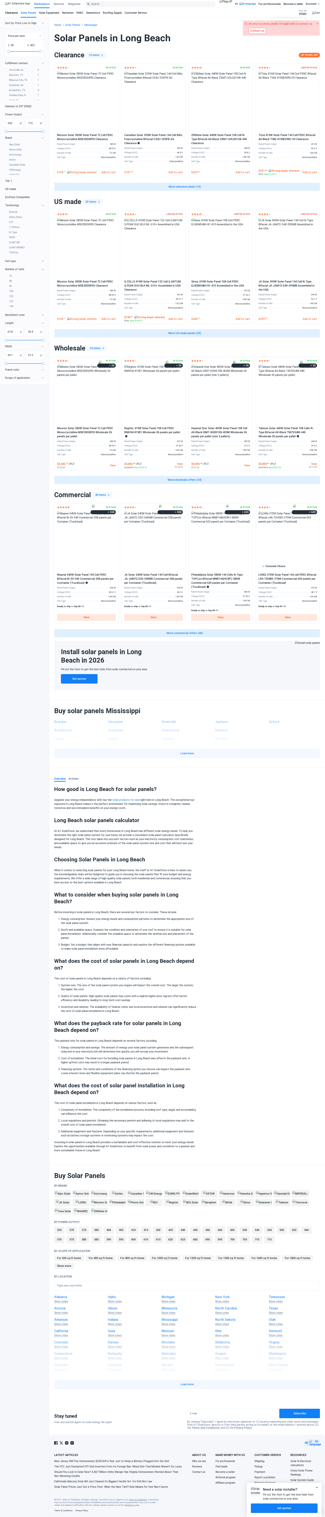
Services (59, 4)
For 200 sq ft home (69, 1258)
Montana (168, 1342)
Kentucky (115, 1354)
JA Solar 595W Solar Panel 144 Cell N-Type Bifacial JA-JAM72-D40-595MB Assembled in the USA (286, 285)
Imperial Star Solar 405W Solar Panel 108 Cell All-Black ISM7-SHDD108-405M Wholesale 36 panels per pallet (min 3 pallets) (219, 432)
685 (195, 1239)
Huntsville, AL (24, 70)
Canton (59, 739)
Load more (187, 753)
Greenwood (170, 730)
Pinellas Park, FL (24, 95)
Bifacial (13, 212)
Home (57, 25)
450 (207, 1230)
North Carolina (226, 1308)
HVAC (79, 12)
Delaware (61, 1365)
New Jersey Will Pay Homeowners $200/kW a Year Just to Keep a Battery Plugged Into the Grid (111, 1461)
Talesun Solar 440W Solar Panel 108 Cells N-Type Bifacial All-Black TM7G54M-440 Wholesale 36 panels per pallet (285, 432)
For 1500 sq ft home (231, 1258)
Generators (93, 12)
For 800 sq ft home (132, 1258)
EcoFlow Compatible (17, 197)
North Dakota (225, 1320)
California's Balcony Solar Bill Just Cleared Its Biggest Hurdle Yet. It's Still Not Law (103, 1481)
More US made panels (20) (184, 333)
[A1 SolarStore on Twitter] (61, 1443)
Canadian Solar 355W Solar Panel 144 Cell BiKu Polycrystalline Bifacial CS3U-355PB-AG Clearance (153, 139)
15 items (94, 55)
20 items (90, 201)
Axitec (12, 160)
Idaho (112, 1297)
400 (108, 1230)
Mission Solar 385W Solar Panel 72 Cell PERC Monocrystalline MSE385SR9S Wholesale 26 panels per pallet (85, 432)
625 (183, 1239)
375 (84, 1230)
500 (232, 1230)
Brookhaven (63, 730)
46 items (100, 494)
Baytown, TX (24, 75)
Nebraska (168, 1354)
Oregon (220, 1354)
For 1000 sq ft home (164, 1258)
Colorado (61, 1342)
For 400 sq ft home (101, 1258)
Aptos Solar (15, 149)
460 (220, 1230)
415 (146, 1230)
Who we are (199, 1461)
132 (11, 301)
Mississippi (90, 25)
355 (59, 1230)
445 (195, 1230)
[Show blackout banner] (226, 4)
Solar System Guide (302, 1480)
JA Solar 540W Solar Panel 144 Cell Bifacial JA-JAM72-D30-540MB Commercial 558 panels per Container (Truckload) (153, 578)
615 (158, 1239)
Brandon (60, 722)
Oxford (274, 722)
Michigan (168, 1297)
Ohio (218, 1331)
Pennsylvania (224, 1365)
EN (236, 4)
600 (133, 1239)
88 (10, 281)
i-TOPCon (14, 227)
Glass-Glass (15, 217)
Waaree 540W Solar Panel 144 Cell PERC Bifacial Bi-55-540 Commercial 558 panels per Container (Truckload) (85, 578)
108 (11, 291)
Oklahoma (222, 1342)
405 (121, 1230)
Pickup (258, 1466)
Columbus (115, 730)
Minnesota (169, 1308)
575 (71, 1239)
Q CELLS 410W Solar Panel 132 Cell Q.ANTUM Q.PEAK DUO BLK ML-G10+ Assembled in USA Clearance (152, 285)
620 (170, 1239)
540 (257, 1230)
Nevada (167, 1365)
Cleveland (115, 722)
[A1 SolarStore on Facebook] (56, 1443)
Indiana (113, 1320)
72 (10, 276)
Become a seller (293, 4)
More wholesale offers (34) (185, 479)
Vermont (275, 1331)
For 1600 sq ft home (264, 1258)
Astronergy (15, 154)
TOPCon (13, 252)
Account (311, 3)
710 (257, 1239)
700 (232, 1239)
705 (244, 1239)
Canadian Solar (17, 165)
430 (158, 1230)
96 (10, 286)
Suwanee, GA (24, 85)
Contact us (198, 1472)
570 (59, 1239)
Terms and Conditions (206, 1427)
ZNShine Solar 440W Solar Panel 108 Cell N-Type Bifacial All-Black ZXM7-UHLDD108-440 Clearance (219, 139)
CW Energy (15, 170)
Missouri (167, 1331)
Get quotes (79, 678)
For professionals (269, 4)
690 (207, 1239)
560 (306, 1230)
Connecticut (63, 1354)
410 (133, 1230)
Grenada (167, 739)
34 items (95, 348)
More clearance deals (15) (185, 186)
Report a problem (264, 1477)
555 (294, 1230)
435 (170, 1230)
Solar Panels (28, 12)
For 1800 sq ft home (297, 1258)
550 (281, 1230)
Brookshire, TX (24, 90)
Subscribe (300, 1413)
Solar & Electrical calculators (300, 1463)
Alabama (60, 1297)
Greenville (168, 722)
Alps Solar (14, 144)
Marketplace (42, 4)
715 (269, 1239)
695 (220, 1239)
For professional (225, 1461)
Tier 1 (8, 181)
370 (71, 1230)
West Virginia (278, 1365)
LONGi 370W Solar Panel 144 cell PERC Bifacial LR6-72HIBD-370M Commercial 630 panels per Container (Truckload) (287, 578)
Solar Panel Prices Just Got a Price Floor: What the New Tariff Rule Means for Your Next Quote (111, 1486)
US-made (10, 189)
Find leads (221, 1466)
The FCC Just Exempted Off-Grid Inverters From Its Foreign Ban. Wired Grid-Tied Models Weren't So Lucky (118, 1466)
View (86, 617)
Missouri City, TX (24, 80)
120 (11, 296)
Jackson (221, 722)
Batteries (68, 12)
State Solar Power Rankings (301, 1472)
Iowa (111, 1331)
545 (269, 1230)
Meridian (221, 739)
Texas (273, 1308)
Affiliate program (225, 1482)
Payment (259, 1472)
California (61, 1331)
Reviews (197, 1466)
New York (222, 1297)
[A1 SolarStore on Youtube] (72, 1443)
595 (121, 1239)
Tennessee (277, 1297)
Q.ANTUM (14, 242)
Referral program (225, 1477)
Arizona (59, 1308)
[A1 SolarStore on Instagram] (66, 1443)
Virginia (274, 1342)
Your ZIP (303, 12)
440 (183, 1230)
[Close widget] (317, 1488)
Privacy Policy (243, 1427)
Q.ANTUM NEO (17, 247)
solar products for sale (126, 799)
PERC (12, 237)
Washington (277, 1354)
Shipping (259, 1461)
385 (96, 1230)
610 (146, 1239)
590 (108, 1239)
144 (11, 306)
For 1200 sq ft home (198, 1258)
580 (84, 1239)
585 (96, 1239)
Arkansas (61, 1320)
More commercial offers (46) (185, 633)
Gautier (113, 739)
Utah (272, 1320)
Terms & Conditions (137, 1500)
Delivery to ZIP (18, 106)
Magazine (74, 4)
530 (244, 1230)
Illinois (112, 1308)
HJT (11, 222)
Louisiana (115, 1365)
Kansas (113, 1342)
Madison (221, 730)
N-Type (13, 232)
